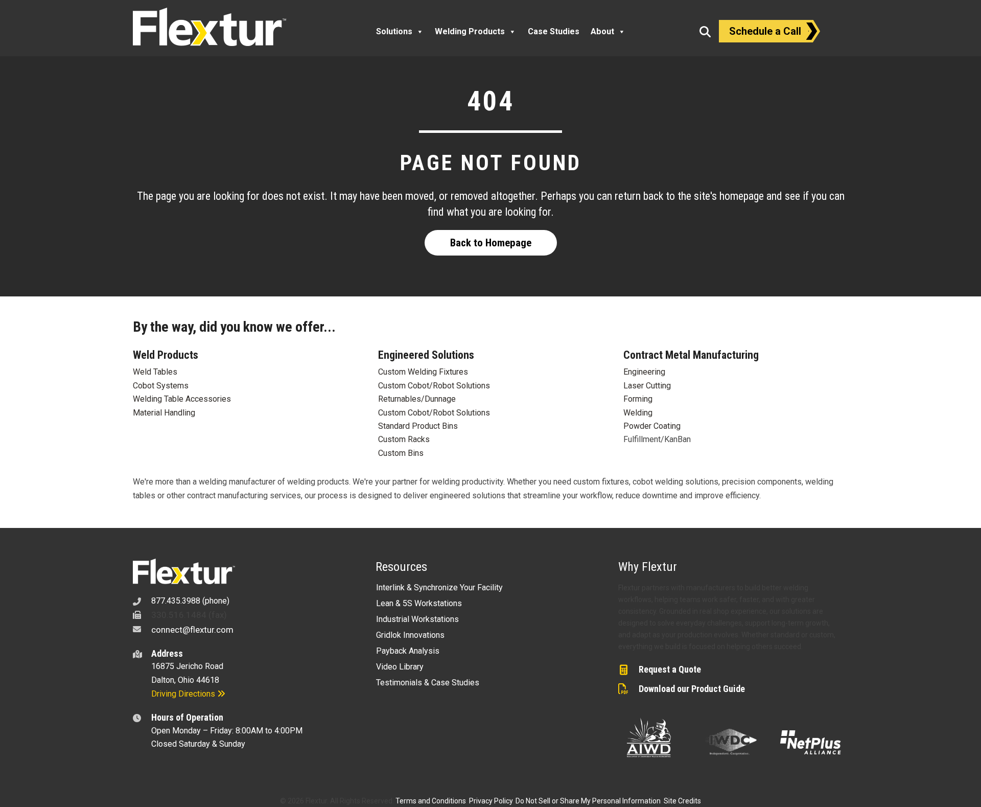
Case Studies (553, 31)
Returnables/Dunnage (417, 399)
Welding (637, 413)
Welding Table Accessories (182, 399)
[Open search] (705, 31)
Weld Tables (155, 372)
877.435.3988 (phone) (190, 601)
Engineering (644, 372)
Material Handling (164, 413)
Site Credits (682, 801)
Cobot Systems (161, 385)
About (602, 31)
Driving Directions (184, 694)
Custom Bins (401, 453)
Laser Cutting (647, 385)
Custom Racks (404, 439)
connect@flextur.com (192, 630)
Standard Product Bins (418, 426)
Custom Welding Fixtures (423, 372)
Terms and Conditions (430, 801)
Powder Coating (652, 426)
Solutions (394, 31)
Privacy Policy (490, 801)
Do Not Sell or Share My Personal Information (588, 801)
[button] (491, 243)
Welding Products (470, 31)
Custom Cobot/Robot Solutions (434, 385)
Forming (637, 399)
